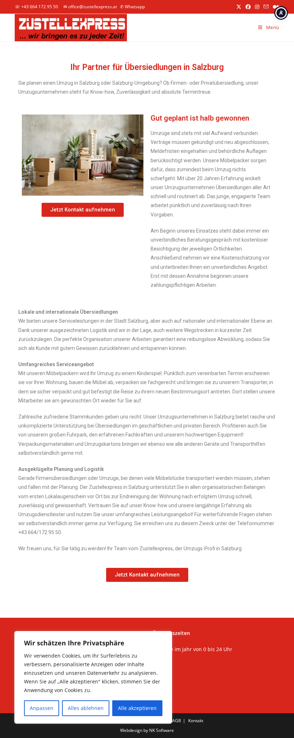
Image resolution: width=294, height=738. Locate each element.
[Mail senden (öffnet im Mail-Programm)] (266, 6)
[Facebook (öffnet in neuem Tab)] (248, 6)
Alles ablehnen (86, 708)
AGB (176, 721)
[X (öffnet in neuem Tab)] (238, 6)
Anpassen (41, 708)
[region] (93, 677)
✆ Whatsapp (132, 7)
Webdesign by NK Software (147, 730)
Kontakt (195, 721)
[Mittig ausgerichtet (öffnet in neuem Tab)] (275, 6)
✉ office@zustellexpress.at (90, 7)
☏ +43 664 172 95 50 (36, 7)
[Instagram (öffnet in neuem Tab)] (257, 6)
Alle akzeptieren (137, 708)
